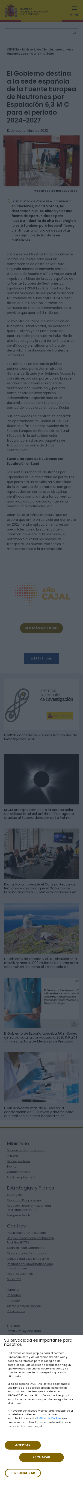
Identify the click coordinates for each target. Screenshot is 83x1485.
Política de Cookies (49, 1418)
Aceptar (22, 1445)
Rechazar (41, 1457)
